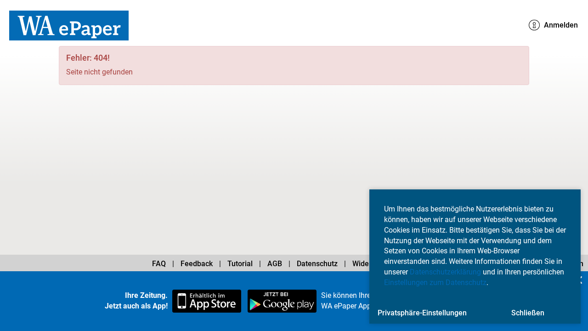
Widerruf (366, 263)
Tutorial (240, 263)
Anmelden (560, 25)
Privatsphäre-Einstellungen (422, 312)
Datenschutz (317, 263)
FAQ (159, 263)
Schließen (527, 312)
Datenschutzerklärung (445, 272)
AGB (274, 263)
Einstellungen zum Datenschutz (435, 282)
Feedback (197, 263)
